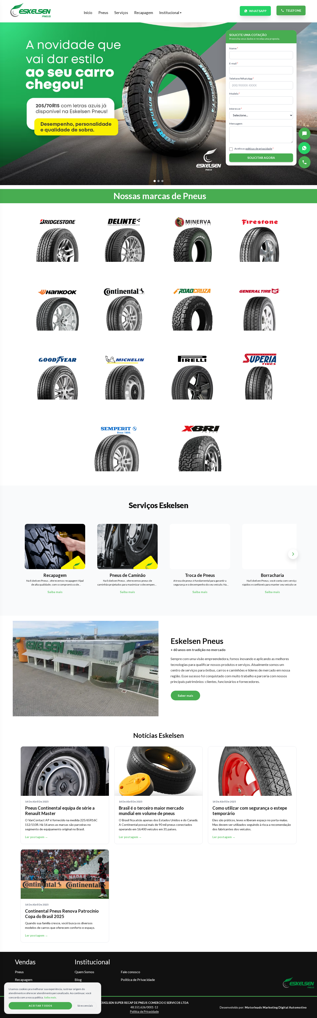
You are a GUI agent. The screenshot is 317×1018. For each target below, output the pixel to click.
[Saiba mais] (57, 241)
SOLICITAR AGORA (261, 157)
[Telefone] (304, 162)
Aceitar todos (40, 1005)
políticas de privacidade (258, 148)
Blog (78, 979)
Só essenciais (85, 1005)
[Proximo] (293, 554)
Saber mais (185, 695)
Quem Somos (84, 972)
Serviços (121, 12)
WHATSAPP (258, 11)
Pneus (103, 12)
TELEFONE (293, 10)
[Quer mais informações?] (304, 134)
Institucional (170, 12)
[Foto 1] (155, 181)
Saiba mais (50, 997)
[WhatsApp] (304, 148)
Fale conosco (130, 972)
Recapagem (143, 12)
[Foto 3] (162, 181)
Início (88, 12)
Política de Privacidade (138, 979)
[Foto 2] (158, 181)
